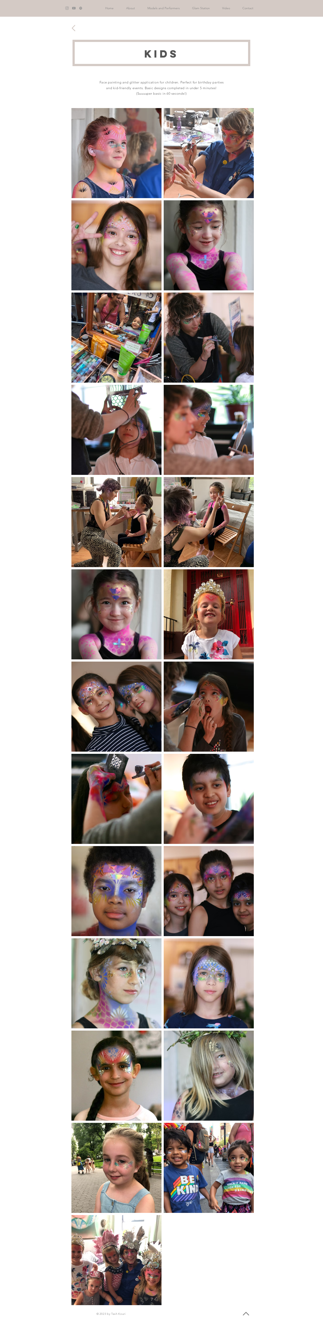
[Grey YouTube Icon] (74, 8)
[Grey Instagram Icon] (67, 8)
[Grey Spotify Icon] (80, 8)
